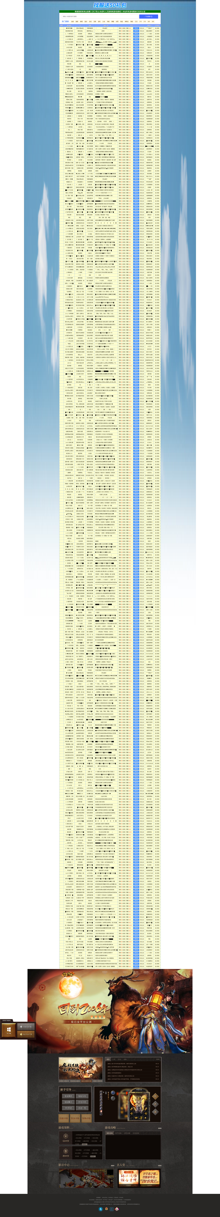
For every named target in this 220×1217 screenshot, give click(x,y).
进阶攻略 (127, 1133)
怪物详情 (86, 1118)
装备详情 (75, 1118)
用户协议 (105, 1199)
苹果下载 (25, 1034)
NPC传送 (68, 1108)
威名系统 (86, 1141)
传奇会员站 (104, 1197)
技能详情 (63, 1118)
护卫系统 (87, 1138)
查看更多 (158, 1059)
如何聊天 (68, 1102)
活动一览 (82, 1108)
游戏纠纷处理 (99, 1199)
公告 (113, 1059)
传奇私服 (110, 1197)
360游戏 (121, 1197)
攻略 (125, 1059)
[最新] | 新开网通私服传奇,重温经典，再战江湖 (120, 1066)
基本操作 (68, 1096)
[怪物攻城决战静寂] (80, 1069)
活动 (119, 1059)
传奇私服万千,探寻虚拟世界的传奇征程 (88, 1135)
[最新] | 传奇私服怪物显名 (114, 1073)
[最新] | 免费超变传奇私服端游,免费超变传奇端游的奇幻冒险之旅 (125, 1069)
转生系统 (79, 1138)
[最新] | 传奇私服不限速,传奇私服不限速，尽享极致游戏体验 (124, 1079)
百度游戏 (116, 1197)
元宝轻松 (84, 1156)
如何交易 (82, 1096)
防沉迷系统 (91, 1199)
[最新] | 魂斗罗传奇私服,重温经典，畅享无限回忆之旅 (122, 1063)
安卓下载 (25, 1026)
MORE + (85, 1144)
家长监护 (111, 1199)
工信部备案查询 (127, 1199)
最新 (108, 1059)
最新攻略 (110, 1133)
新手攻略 (118, 1133)
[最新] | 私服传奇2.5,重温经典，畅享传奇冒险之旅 (121, 1076)
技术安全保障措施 (118, 1199)
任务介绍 (82, 1102)
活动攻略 (136, 1133)
